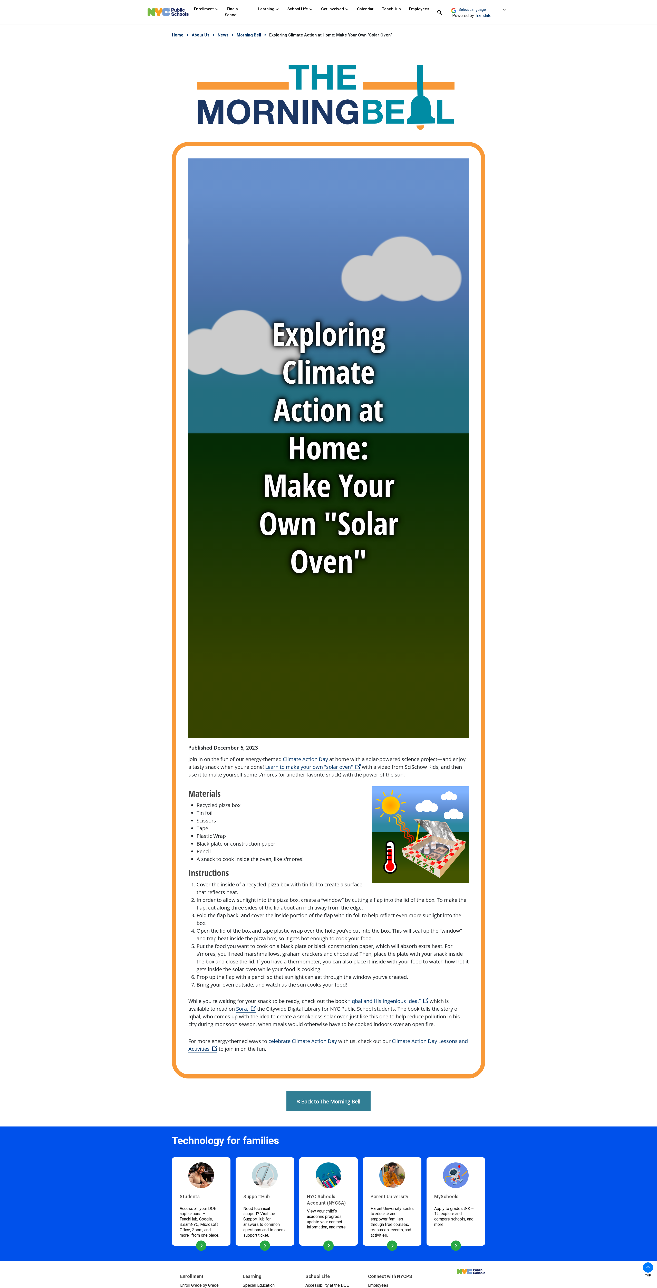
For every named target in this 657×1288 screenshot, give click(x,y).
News (223, 35)
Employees (419, 9)
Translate (483, 15)
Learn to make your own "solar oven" (313, 766)
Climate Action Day (305, 759)
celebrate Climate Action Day (302, 1041)
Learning (266, 9)
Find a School (231, 12)
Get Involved (333, 9)
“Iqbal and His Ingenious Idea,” (388, 1001)
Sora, (246, 1008)
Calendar (365, 9)
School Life (298, 9)
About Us (200, 35)
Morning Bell (249, 35)
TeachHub (391, 9)
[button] (648, 1267)
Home (177, 35)
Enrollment (204, 9)
